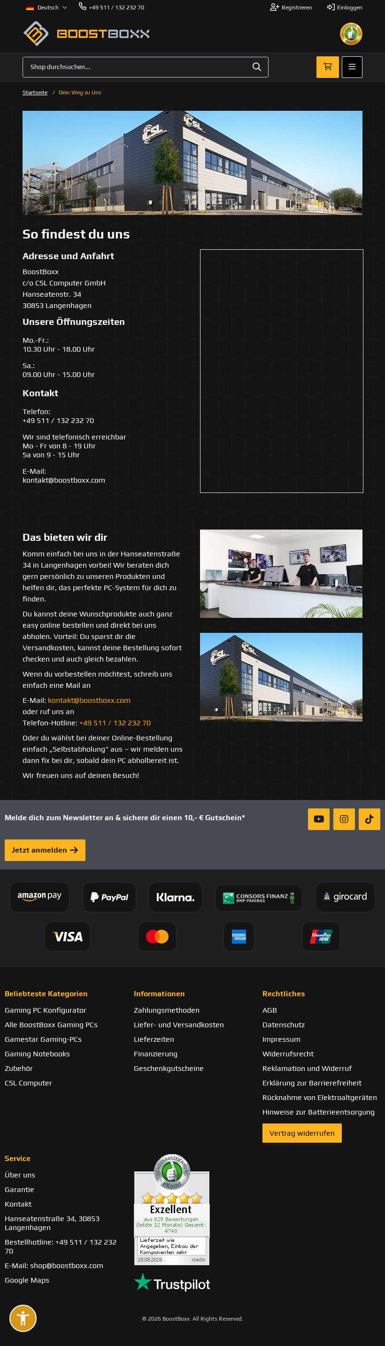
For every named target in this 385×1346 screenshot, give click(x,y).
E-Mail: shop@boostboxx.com (54, 1265)
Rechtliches (283, 993)
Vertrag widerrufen (302, 1133)
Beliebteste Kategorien (46, 993)
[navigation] (47, 7)
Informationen (159, 993)
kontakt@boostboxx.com (89, 700)
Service (18, 1158)
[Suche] (256, 67)
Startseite (35, 92)
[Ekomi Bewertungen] (193, 1209)
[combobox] (146, 67)
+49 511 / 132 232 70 (115, 722)
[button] (23, 1318)
